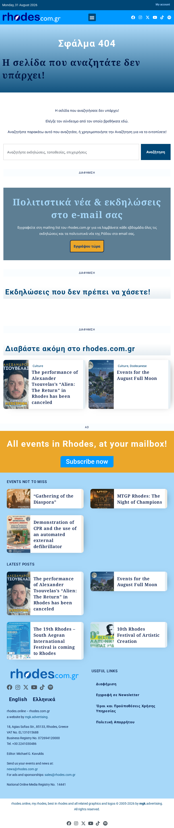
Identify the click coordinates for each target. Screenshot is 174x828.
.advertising (150, 803)
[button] (92, 17)
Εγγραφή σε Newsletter (118, 694)
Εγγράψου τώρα (87, 246)
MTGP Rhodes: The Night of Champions (139, 499)
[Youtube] (155, 17)
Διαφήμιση (106, 684)
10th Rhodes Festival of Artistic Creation (138, 635)
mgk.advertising (36, 717)
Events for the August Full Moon (137, 375)
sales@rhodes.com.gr (60, 775)
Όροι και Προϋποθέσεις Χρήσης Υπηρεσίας (125, 708)
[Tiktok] (162, 17)
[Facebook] (133, 17)
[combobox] (71, 152)
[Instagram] (140, 17)
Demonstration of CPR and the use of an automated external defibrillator (55, 534)
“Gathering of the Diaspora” (54, 499)
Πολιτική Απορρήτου (115, 722)
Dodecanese (138, 366)
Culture (38, 366)
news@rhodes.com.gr (22, 769)
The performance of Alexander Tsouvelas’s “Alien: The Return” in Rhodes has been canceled (55, 387)
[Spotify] (169, 17)
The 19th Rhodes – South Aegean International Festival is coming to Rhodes (54, 641)
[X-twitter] (148, 17)
